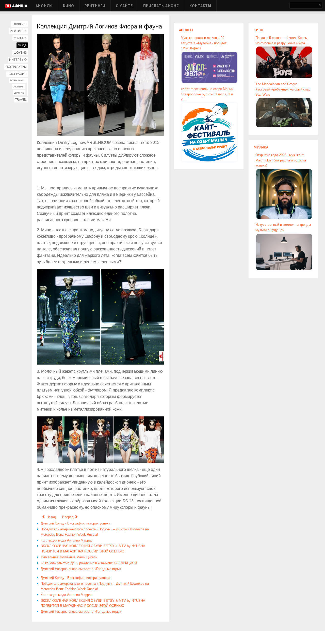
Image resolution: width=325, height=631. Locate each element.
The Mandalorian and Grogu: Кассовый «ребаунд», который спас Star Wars (282, 89)
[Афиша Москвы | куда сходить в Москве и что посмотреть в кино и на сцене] (16, 6)
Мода (22, 45)
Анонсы (44, 5)
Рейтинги (95, 5)
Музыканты (18, 80)
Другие (19, 92)
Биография (17, 74)
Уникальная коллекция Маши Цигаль (69, 557)
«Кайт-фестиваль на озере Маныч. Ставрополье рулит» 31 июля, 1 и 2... (207, 94)
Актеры (18, 86)
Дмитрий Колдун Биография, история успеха (75, 523)
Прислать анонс (161, 5)
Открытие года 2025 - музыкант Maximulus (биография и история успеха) (280, 160)
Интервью (18, 60)
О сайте (124, 5)
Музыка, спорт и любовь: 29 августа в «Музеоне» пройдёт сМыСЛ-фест (203, 43)
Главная (19, 24)
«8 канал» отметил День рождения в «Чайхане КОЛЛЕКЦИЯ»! (89, 563)
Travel (21, 99)
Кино (68, 5)
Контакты (200, 5)
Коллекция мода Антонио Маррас (66, 540)
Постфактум (16, 67)
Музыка (20, 38)
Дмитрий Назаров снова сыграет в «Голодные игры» (81, 569)
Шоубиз (20, 52)
